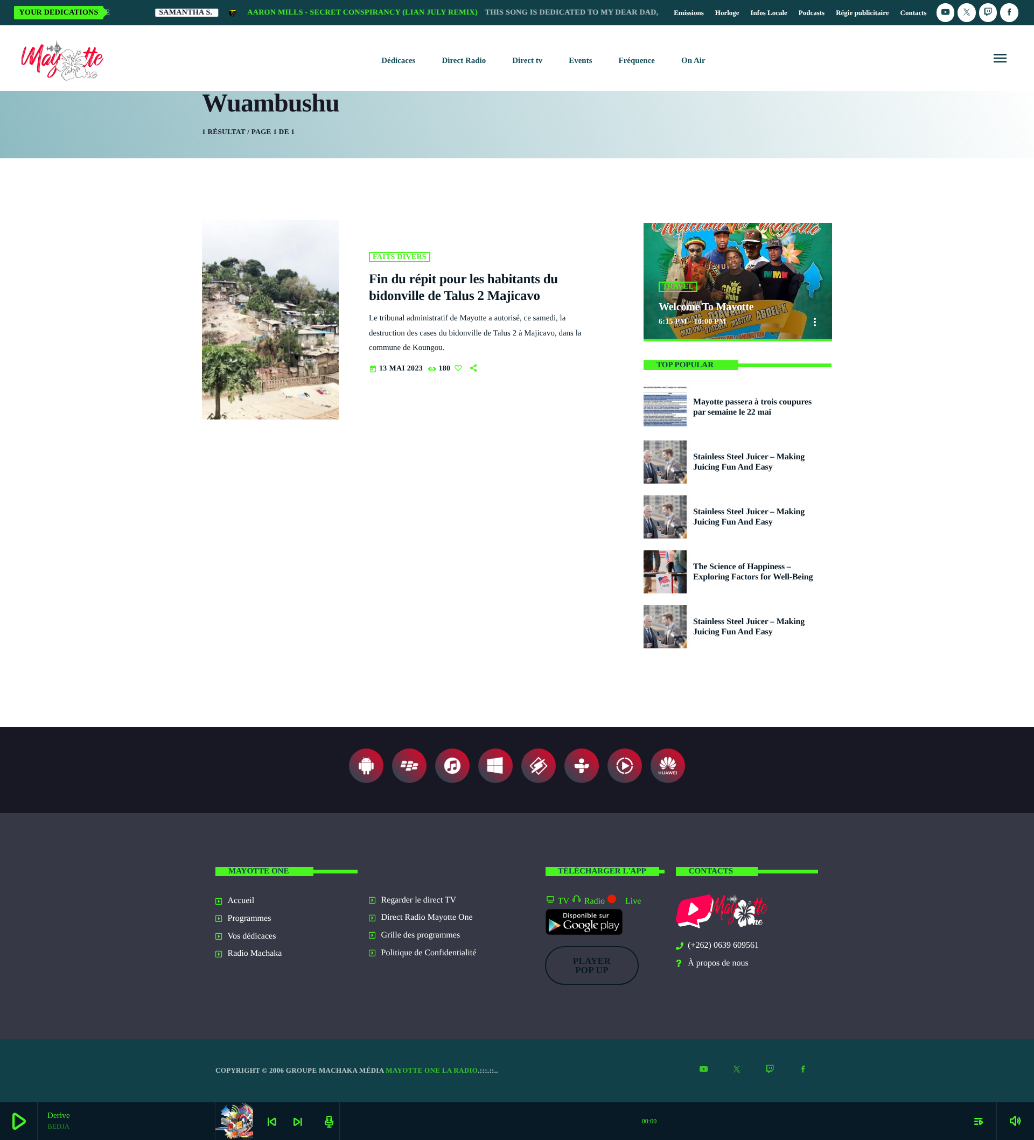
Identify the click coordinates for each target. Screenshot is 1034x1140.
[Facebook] (1009, 12)
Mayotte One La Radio (432, 1070)
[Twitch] (988, 12)
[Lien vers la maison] (60, 58)
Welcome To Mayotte (706, 307)
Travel (678, 287)
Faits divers (400, 257)
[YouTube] (946, 12)
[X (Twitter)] (967, 12)
